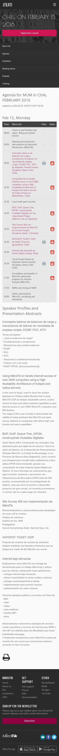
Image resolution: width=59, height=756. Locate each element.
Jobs (4, 697)
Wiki (24, 693)
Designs (46, 690)
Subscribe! (29, 720)
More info (6, 46)
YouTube (46, 693)
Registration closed (29, 32)
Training (5, 84)
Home (5, 682)
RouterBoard (48, 682)
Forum (25, 690)
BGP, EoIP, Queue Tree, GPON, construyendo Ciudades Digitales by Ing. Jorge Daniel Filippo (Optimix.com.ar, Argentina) (24, 213)
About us (6, 686)
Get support (28, 686)
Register (6, 76)
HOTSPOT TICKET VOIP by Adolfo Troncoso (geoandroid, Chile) (24, 242)
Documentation (29, 697)
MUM (44, 686)
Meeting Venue (8, 69)
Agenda (5, 54)
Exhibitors (6, 61)
